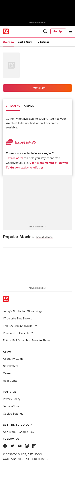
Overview (8, 42)
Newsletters (10, 366)
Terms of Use (11, 406)
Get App (58, 31)
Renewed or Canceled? (18, 333)
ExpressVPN (15, 158)
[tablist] (37, 106)
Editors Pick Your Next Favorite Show (26, 340)
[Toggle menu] (70, 31)
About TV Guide (13, 359)
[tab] (13, 106)
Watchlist (39, 88)
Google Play (26, 432)
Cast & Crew (25, 42)
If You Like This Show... (17, 318)
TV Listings (42, 42)
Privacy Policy (11, 399)
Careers (8, 373)
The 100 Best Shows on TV (20, 326)
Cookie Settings (13, 413)
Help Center (10, 381)
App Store (9, 432)
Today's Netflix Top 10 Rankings (22, 311)
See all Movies (44, 237)
